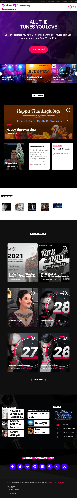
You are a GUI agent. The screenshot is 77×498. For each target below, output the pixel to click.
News (7, 160)
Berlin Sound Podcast (49, 365)
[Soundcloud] (10, 494)
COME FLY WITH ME (9, 77)
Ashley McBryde (15, 321)
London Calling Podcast (50, 321)
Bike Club (56, 72)
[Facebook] (15, 494)
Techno (44, 362)
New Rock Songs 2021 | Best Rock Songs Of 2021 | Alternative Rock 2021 (22, 276)
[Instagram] (13, 494)
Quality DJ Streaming (56, 482)
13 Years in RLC (11, 163)
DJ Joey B (41, 423)
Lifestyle (44, 317)
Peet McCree (40, 431)
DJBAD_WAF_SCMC (38, 415)
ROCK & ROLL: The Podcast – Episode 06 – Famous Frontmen (53, 275)
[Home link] (15, 7)
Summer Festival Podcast (19, 365)
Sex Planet (31, 77)
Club (3, 74)
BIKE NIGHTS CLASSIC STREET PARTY (64, 76)
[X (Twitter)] (8, 494)
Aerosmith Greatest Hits (61, 150)
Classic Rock (57, 145)
